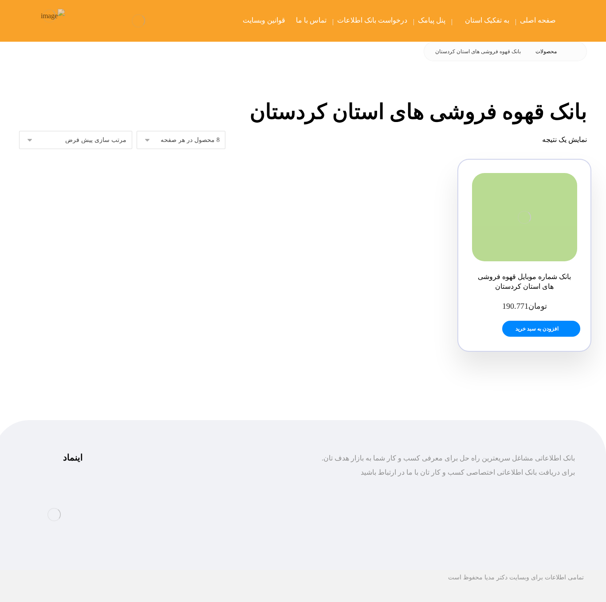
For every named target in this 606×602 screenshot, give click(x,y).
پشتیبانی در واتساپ (153, 502)
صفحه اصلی (261, 488)
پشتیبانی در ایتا (160, 516)
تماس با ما (264, 531)
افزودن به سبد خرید (537, 329)
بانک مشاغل (261, 502)
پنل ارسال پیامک (255, 516)
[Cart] (84, 20)
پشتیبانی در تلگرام (155, 488)
